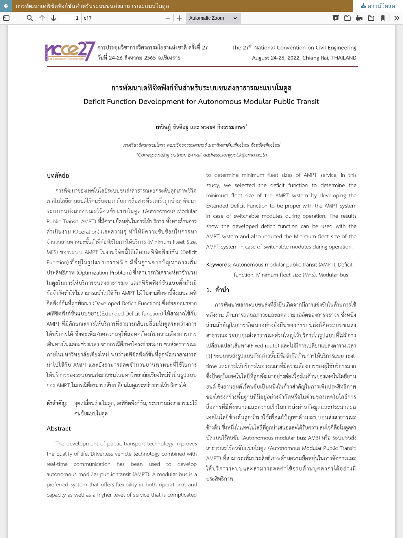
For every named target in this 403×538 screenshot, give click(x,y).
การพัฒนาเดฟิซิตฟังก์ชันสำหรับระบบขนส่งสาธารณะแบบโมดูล (92, 5)
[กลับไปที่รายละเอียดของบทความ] (6, 6)
